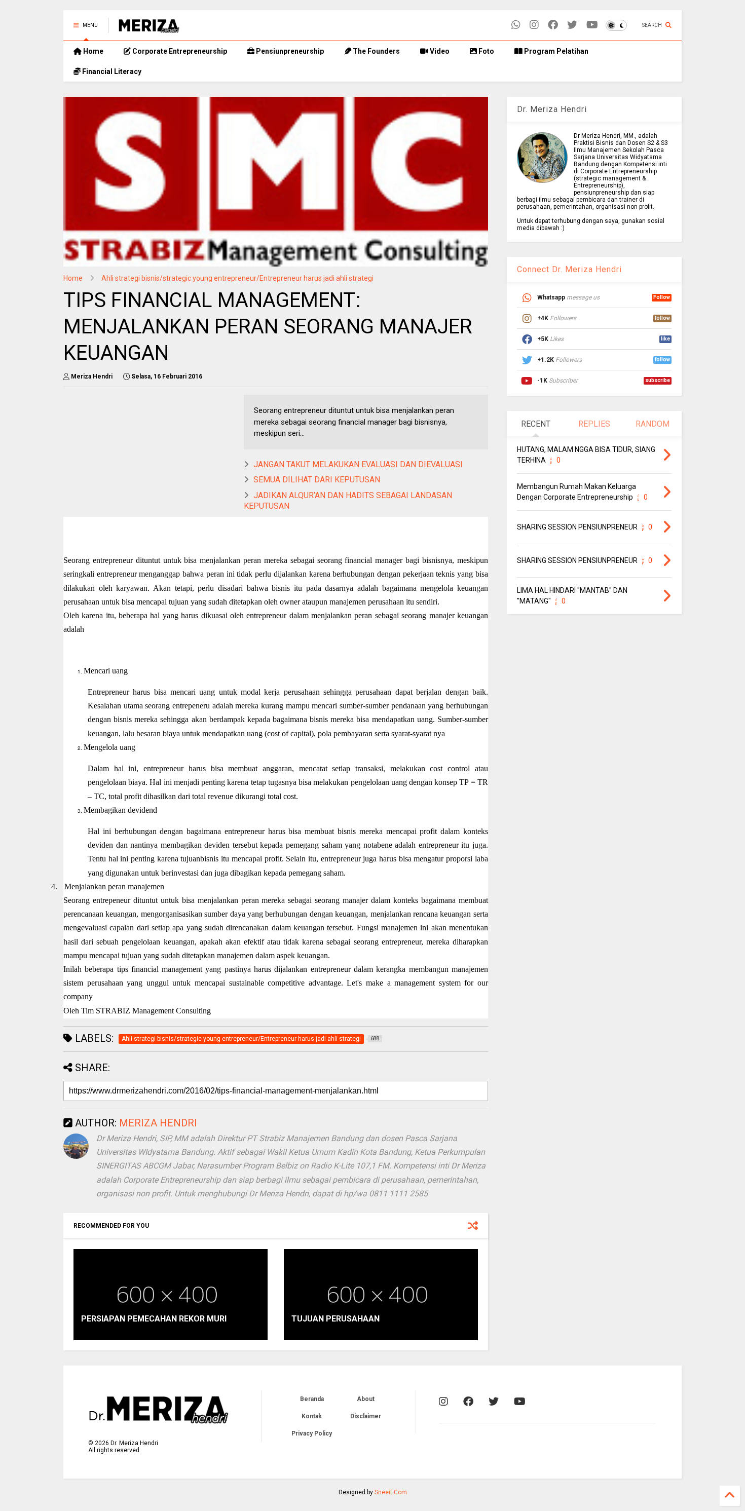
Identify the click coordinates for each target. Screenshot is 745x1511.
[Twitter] (572, 25)
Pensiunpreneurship (289, 51)
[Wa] (515, 25)
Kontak (312, 1416)
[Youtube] (592, 25)
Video (439, 51)
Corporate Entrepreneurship (179, 51)
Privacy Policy (311, 1433)
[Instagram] (534, 25)
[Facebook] (553, 25)
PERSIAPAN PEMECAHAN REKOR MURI (154, 1319)
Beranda (312, 1399)
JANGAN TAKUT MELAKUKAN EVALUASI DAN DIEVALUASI (358, 464)
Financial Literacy (111, 71)
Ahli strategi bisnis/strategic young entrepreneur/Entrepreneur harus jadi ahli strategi (237, 278)
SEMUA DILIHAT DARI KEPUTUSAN (316, 479)
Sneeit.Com (391, 1492)
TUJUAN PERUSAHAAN (335, 1319)
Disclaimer (365, 1416)
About (366, 1399)
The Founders (375, 51)
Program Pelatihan (555, 51)
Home (92, 51)
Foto (485, 51)
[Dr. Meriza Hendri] (149, 28)
